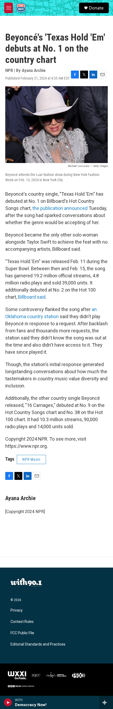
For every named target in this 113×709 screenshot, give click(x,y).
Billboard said (31, 297)
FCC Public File (22, 633)
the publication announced (60, 208)
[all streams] (106, 702)
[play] (8, 702)
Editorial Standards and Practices (38, 644)
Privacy (17, 610)
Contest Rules (22, 622)
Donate (96, 8)
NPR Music (31, 459)
